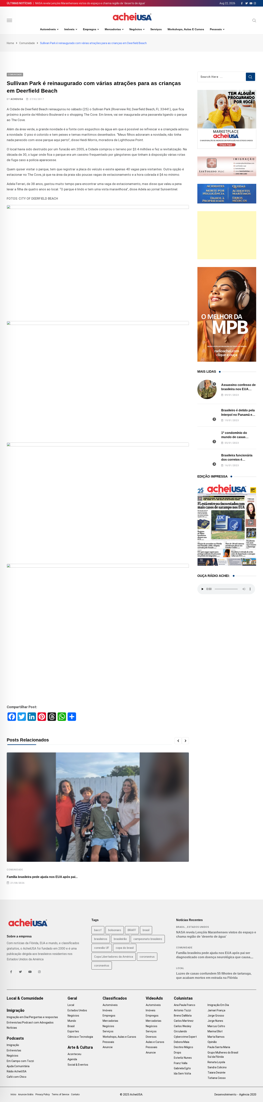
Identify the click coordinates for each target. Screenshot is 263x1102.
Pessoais (216, 29)
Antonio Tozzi (182, 1010)
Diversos (151, 1036)
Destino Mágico (183, 1047)
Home (10, 43)
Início (13, 1094)
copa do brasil (125, 948)
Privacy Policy (42, 1094)
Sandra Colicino (217, 1067)
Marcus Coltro (216, 1026)
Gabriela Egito (182, 1068)
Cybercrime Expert (185, 1036)
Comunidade (27, 43)
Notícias (12, 1027)
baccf (98, 930)
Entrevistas (14, 1050)
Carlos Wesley (182, 1026)
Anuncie (108, 1047)
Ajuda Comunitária (18, 1066)
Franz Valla (180, 1063)
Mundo (72, 1020)
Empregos (89, 29)
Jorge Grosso (216, 1015)
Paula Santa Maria (219, 1047)
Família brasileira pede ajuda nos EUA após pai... (42, 877)
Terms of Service (60, 1094)
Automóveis (48, 29)
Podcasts (15, 1038)
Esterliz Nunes (183, 1057)
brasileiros (100, 939)
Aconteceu (74, 1054)
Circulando (180, 1031)
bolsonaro (114, 930)
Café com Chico (16, 1076)
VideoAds (154, 998)
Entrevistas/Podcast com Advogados (30, 1022)
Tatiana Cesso (217, 1077)
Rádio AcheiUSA (16, 1071)
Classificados (115, 998)
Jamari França (216, 1010)
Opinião (212, 1041)
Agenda (72, 1059)
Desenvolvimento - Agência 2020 (235, 1094)
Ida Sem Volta (182, 1073)
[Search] (254, 20)
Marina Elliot (215, 1031)
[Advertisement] (226, 235)
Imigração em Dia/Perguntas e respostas (32, 1017)
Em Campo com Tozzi (20, 1061)
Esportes (73, 1031)
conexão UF (101, 948)
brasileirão (120, 939)
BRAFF (132, 930)
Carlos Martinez (183, 1020)
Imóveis (69, 29)
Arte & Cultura (80, 1047)
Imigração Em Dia (218, 1005)
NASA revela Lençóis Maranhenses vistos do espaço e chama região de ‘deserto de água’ (90, 3)
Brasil (180, 927)
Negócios (135, 29)
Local (180, 968)
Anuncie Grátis (26, 1094)
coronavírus (101, 965)
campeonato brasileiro (147, 939)
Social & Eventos (78, 1064)
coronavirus (147, 956)
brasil (146, 930)
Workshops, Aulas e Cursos (186, 29)
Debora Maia (181, 1041)
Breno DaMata (183, 1015)
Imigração (15, 1010)
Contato (75, 1094)
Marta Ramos (216, 1036)
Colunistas (183, 998)
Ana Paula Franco (184, 1005)
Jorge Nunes (215, 1020)
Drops (177, 1052)
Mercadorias (113, 29)
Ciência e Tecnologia (80, 1036)
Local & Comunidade (25, 998)
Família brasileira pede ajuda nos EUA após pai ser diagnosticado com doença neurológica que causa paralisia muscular (213, 957)
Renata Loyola (216, 1062)
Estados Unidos (198, 927)
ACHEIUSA (17, 99)
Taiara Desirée (216, 1072)
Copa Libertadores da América (113, 956)
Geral (72, 998)
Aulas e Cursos (155, 1041)
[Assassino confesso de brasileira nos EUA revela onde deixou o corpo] (207, 389)
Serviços (156, 29)
